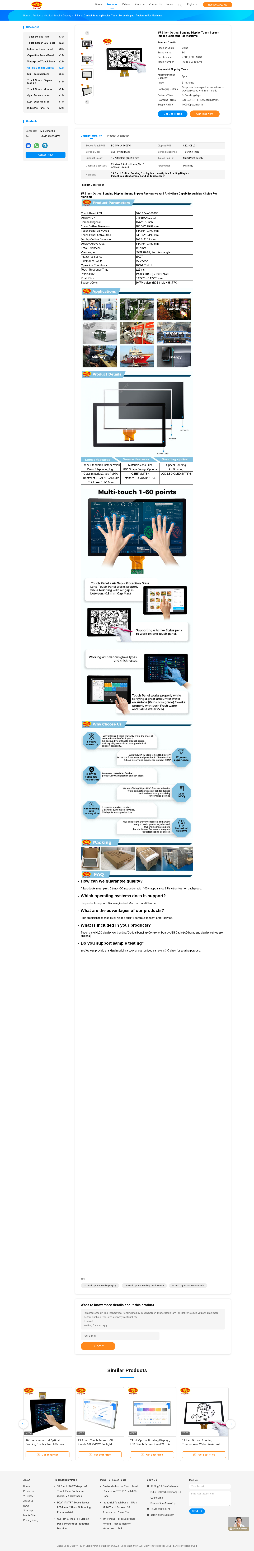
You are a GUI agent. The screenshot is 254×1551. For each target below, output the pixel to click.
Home (26, 1486)
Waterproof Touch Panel (45, 61)
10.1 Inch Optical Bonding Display (100, 1285)
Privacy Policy (31, 1520)
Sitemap (28, 1510)
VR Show (28, 1496)
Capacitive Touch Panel (45, 55)
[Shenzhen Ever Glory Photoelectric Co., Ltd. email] (28, 145)
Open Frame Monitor (45, 95)
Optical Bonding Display (45, 67)
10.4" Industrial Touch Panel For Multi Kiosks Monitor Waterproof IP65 (119, 1523)
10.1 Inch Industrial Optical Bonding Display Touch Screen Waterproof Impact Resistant (223, 1444)
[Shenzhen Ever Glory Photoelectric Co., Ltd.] (37, 5)
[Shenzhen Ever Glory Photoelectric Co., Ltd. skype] (45, 145)
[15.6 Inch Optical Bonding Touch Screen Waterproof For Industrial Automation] (117, 1411)
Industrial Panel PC (45, 108)
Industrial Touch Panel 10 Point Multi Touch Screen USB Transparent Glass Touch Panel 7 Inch (120, 1508)
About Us (28, 1500)
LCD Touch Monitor (45, 101)
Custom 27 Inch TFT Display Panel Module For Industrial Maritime (73, 1523)
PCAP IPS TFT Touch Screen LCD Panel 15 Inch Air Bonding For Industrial (74, 1507)
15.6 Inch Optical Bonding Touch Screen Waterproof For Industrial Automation (117, 1444)
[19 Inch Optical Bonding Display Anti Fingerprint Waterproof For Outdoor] (65, 1411)
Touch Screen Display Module (45, 81)
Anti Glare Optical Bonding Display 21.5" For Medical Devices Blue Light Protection (169, 1444)
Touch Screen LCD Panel (45, 42)
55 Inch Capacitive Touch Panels (188, 1285)
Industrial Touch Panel (45, 49)
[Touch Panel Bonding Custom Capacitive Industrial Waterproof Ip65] (124, 60)
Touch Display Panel (45, 36)
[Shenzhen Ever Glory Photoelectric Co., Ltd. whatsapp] (36, 145)
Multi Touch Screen (45, 74)
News (26, 1505)
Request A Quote (217, 4)
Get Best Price (173, 114)
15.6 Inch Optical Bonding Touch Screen (144, 1285)
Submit (98, 1346)
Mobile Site (29, 1515)
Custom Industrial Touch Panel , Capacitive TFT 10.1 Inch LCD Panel (120, 1491)
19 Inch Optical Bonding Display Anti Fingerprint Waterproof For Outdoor (63, 1444)
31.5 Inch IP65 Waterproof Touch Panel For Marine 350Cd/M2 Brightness (72, 1491)
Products (28, 1491)
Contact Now (45, 154)
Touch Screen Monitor (45, 89)
